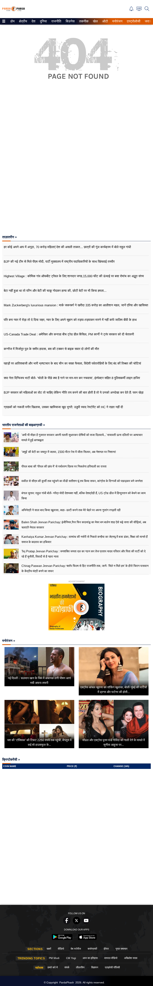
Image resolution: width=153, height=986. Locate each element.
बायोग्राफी (92, 948)
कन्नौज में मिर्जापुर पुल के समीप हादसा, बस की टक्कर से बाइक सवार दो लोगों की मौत (51, 349)
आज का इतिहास (90, 958)
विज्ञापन (94, 967)
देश (33, 21)
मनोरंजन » (8, 641)
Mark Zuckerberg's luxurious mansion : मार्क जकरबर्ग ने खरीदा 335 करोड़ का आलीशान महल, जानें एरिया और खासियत (76, 305)
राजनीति (55, 21)
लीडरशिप (80, 967)
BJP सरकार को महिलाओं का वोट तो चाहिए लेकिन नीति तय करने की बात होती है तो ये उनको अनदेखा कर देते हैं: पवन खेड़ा (73, 392)
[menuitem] (12, 21)
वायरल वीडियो (110, 958)
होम (12, 21)
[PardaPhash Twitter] (76, 923)
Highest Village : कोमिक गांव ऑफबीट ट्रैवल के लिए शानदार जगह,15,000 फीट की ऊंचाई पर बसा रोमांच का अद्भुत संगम (74, 276)
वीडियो (61, 948)
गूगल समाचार (121, 948)
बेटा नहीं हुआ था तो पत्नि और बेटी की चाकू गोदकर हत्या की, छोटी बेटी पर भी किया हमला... (55, 290)
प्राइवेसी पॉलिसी (112, 967)
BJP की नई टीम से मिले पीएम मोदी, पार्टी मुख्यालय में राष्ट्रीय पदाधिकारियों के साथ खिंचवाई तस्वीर (59, 261)
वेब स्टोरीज (76, 948)
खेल (95, 21)
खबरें (49, 948)
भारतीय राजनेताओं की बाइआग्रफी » (23, 425)
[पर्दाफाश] (13, 10)
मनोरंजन (116, 21)
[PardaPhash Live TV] (139, 9)
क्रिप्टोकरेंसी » (11, 759)
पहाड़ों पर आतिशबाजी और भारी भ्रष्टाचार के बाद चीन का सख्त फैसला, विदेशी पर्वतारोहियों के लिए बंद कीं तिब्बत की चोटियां (72, 363)
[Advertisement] (76, 133)
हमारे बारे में (53, 967)
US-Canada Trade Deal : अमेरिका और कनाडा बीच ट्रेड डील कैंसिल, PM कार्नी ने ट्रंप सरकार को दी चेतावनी (69, 334)
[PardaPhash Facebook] (67, 923)
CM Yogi (71, 958)
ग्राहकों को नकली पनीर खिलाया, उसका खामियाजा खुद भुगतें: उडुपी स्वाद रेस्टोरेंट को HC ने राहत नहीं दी (63, 407)
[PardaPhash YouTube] (86, 923)
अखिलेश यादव (130, 958)
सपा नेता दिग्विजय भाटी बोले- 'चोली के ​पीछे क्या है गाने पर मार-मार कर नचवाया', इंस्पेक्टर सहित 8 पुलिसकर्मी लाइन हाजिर (72, 378)
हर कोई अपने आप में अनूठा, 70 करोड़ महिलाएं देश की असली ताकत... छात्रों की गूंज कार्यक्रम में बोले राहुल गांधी (67, 247)
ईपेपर (106, 948)
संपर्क (66, 967)
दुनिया (43, 21)
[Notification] (131, 10)
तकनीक (83, 21)
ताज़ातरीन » (9, 237)
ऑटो (104, 21)
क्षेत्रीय (22, 21)
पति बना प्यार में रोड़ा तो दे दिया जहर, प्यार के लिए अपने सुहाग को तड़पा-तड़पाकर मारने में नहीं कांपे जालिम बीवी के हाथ (70, 320)
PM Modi (54, 958)
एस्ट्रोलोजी (133, 21)
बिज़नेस (70, 21)
